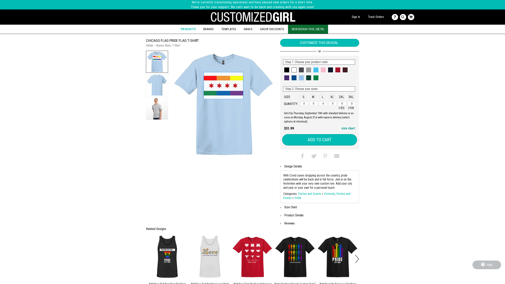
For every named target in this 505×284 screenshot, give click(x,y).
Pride (298, 198)
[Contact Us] (396, 17)
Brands (208, 29)
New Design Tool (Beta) (308, 29)
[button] (157, 62)
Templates (228, 29)
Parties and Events (309, 194)
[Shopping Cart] (412, 17)
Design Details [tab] (293, 166)
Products (188, 29)
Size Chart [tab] (290, 207)
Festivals (329, 194)
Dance (248, 29)
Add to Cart (320, 139)
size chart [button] (348, 128)
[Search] (404, 17)
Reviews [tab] (289, 223)
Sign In (356, 17)
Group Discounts (272, 29)
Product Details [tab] (294, 215)
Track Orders (376, 17)
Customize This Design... (320, 42)
